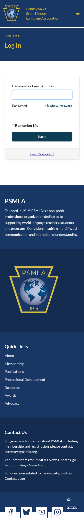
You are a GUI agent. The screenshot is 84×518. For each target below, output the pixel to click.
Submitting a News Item (27, 465)
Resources (13, 387)
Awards (10, 395)
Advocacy (12, 403)
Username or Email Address (33, 86)
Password (19, 106)
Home (8, 35)
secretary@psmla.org (21, 451)
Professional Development (25, 379)
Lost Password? (42, 154)
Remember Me (26, 125)
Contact (11, 478)
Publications (14, 371)
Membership (14, 363)
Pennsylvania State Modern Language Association (42, 13)
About (9, 355)
